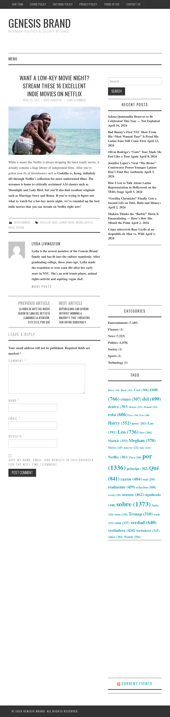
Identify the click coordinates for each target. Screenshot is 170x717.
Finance (113, 329)
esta (118, 414)
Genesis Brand (39, 23)
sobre (133, 504)
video (115, 536)
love (145, 432)
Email (14, 418)
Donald (151, 407)
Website (15, 436)
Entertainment (22, 222)
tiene (121, 514)
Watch (132, 536)
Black (127, 390)
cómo (130, 399)
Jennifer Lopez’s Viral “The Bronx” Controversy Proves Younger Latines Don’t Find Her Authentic (132, 167)
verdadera (121, 530)
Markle (118, 440)
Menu (12, 59)
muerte (131, 448)
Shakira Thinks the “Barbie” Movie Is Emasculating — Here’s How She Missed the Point (133, 218)
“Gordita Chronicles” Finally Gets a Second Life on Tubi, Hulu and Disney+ (134, 200)
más (145, 448)
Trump (141, 514)
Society (113, 349)
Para (135, 457)
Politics (113, 342)
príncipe (137, 468)
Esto (144, 415)
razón (131, 479)
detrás (136, 407)
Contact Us (133, 4)
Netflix (89, 222)
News (111, 336)
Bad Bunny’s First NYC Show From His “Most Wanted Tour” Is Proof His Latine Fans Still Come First (133, 136)
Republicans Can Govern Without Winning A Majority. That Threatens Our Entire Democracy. (74, 315)
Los (128, 431)
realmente (121, 487)
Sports (112, 356)
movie (71, 222)
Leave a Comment (76, 100)
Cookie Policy (38, 4)
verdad (143, 522)
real (149, 479)
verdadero (148, 530)
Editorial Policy (62, 4)
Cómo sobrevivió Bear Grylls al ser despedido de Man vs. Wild (131, 231)
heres (139, 423)
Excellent (45, 222)
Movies (79, 222)
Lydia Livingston (52, 100)
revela (114, 495)
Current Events (137, 683)
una (122, 522)
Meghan (142, 440)
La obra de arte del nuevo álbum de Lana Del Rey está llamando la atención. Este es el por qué (34, 315)
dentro (118, 406)
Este (133, 415)
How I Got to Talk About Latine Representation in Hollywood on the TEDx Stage (132, 187)
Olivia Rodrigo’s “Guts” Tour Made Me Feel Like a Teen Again (134, 154)
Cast (141, 389)
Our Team (17, 4)
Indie (55, 222)
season (133, 494)
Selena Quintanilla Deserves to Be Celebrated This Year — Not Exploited (134, 118)
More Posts (42, 286)
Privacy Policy (88, 4)
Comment (17, 360)
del (151, 398)
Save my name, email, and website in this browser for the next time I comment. (51, 462)
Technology (115, 362)
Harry (119, 422)
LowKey (63, 222)
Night (11, 227)
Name (13, 400)
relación (146, 487)
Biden (114, 390)
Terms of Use (112, 4)
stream (20, 227)
